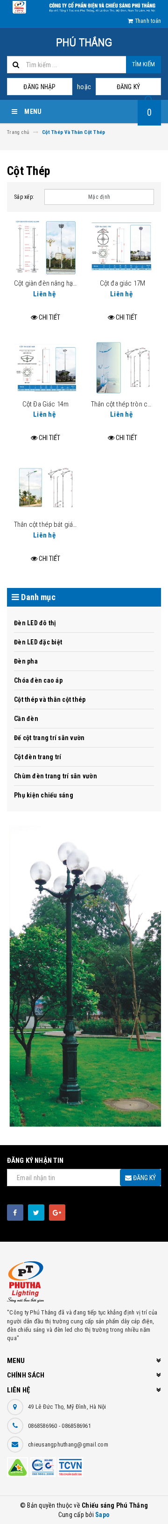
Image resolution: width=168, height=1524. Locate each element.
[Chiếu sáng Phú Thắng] (84, 978)
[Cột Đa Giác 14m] (45, 368)
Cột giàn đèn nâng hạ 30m (50, 283)
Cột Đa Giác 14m (45, 404)
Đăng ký (128, 87)
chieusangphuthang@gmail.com (68, 1444)
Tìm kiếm (143, 64)
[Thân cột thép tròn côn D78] (122, 368)
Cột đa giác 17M (122, 283)
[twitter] (36, 1212)
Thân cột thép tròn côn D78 (129, 404)
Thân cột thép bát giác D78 (51, 524)
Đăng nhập (39, 87)
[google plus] (57, 1212)
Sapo (102, 1514)
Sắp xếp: (24, 197)
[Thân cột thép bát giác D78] (45, 488)
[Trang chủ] (84, 42)
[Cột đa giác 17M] (122, 247)
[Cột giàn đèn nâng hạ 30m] (45, 247)
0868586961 (76, 1425)
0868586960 (43, 1425)
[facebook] (15, 1212)
